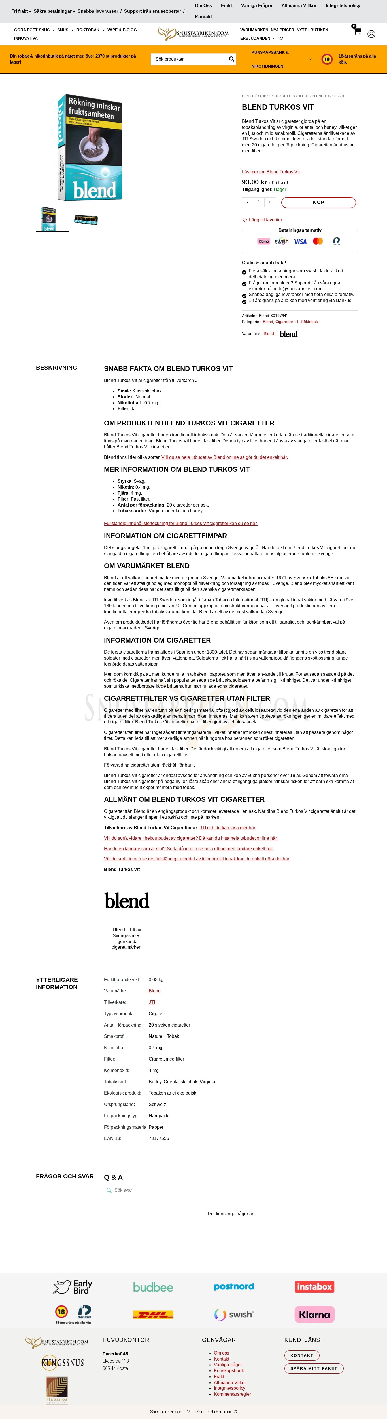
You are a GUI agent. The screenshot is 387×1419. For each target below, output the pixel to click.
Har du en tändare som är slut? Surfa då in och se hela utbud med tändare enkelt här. (189, 848)
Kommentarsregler (232, 1394)
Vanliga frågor (257, 5)
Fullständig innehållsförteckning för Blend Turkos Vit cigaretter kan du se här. (181, 523)
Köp (319, 202)
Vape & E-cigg (122, 30)
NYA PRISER (282, 30)
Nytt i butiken (312, 30)
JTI (152, 1002)
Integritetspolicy (343, 5)
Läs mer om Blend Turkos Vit (271, 171)
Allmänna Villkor (299, 5)
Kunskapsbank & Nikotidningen (270, 59)
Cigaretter (284, 96)
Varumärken (254, 30)
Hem (246, 96)
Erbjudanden (255, 38)
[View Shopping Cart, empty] (357, 36)
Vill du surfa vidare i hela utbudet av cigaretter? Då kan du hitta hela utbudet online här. (191, 838)
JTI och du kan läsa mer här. (228, 827)
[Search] (232, 59)
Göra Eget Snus (32, 30)
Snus (63, 30)
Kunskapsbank (229, 1370)
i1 (297, 321)
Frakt (226, 5)
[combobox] (193, 59)
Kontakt (203, 16)
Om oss (221, 1353)
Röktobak (87, 30)
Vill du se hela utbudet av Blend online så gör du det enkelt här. (224, 457)
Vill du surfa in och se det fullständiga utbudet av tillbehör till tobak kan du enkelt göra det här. (197, 859)
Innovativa (26, 38)
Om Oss (203, 5)
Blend (303, 96)
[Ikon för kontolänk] (371, 34)
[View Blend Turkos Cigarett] (52, 219)
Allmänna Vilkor (230, 1382)
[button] (52, 30)
